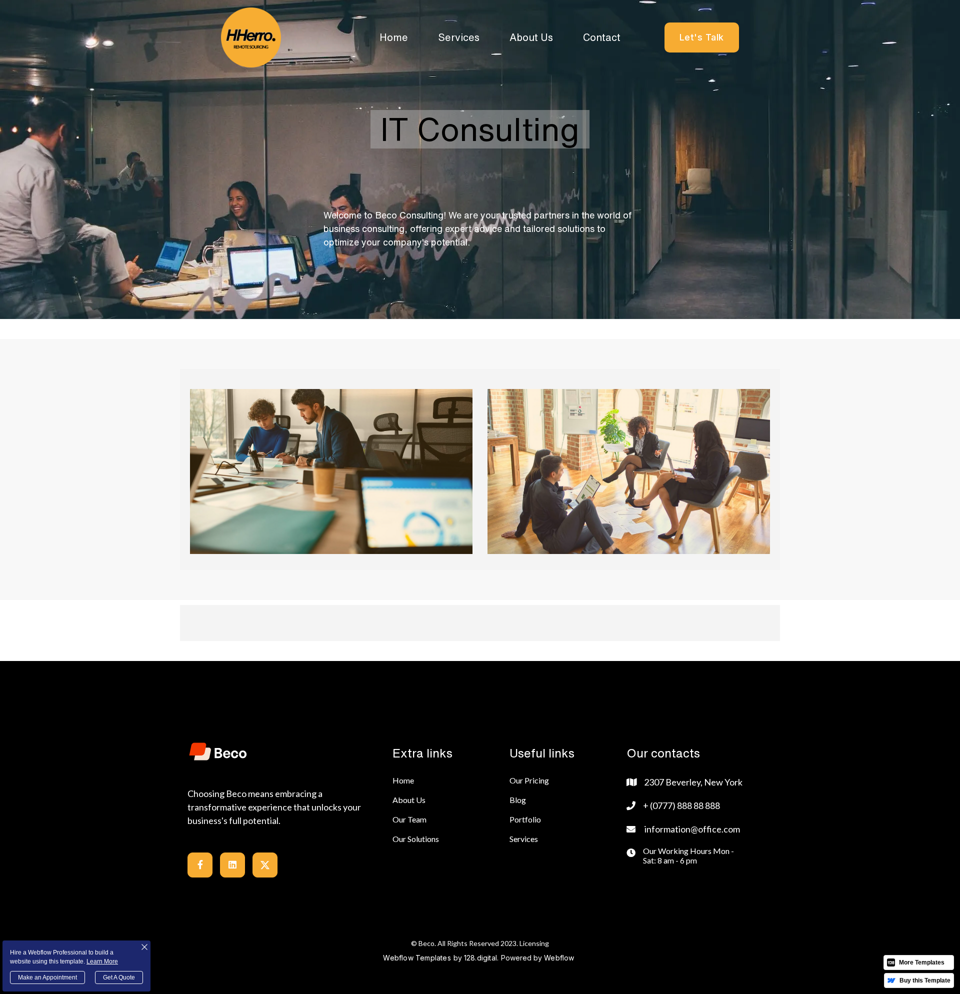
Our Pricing (529, 780)
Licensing (534, 943)
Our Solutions (415, 839)
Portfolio (525, 819)
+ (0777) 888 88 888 (681, 805)
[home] (251, 38)
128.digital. (481, 958)
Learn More (102, 961)
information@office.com (692, 829)
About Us (531, 37)
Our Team (409, 819)
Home (394, 37)
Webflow (559, 958)
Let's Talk (702, 37)
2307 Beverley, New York (693, 782)
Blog (518, 799)
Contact (601, 37)
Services (459, 37)
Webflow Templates (416, 958)
